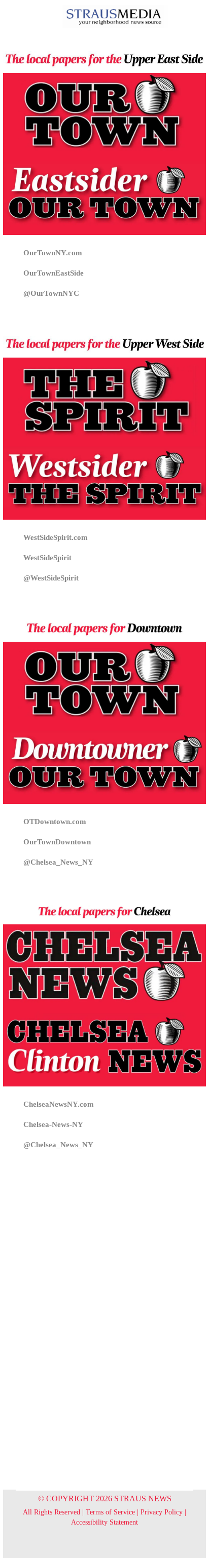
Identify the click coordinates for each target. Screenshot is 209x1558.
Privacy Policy (162, 1512)
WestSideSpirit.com (55, 537)
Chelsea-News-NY (53, 1124)
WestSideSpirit (47, 558)
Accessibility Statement (104, 1522)
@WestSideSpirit (51, 578)
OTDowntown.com (54, 821)
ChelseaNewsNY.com (58, 1104)
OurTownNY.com (52, 253)
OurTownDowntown (57, 842)
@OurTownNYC (51, 293)
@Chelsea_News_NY (58, 862)
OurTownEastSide (53, 273)
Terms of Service (110, 1512)
